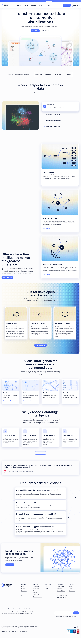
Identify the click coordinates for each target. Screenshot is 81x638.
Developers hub (60, 586)
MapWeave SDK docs (61, 597)
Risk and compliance (37, 596)
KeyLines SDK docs (61, 590)
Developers (41, 5)
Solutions (26, 5)
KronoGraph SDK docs (62, 595)
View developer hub (40, 345)
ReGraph (23, 588)
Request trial (67, 5)
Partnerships (72, 590)
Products (19, 5)
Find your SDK (45, 30)
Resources (33, 5)
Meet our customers (40, 453)
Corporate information (24, 631)
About (70, 586)
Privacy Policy (73, 616)
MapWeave (23, 593)
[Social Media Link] (75, 627)
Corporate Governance (74, 593)
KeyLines (23, 586)
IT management (36, 599)
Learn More (46, 182)
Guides (46, 586)
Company (49, 5)
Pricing (22, 595)
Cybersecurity (36, 586)
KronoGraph (24, 590)
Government (36, 588)
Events (46, 588)
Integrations (59, 588)
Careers (71, 588)
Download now (49, 1)
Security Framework (13, 631)
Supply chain (36, 594)
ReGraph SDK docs (61, 593)
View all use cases (7, 277)
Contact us (75, 5)
